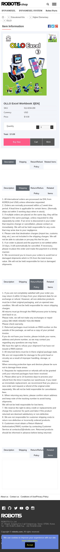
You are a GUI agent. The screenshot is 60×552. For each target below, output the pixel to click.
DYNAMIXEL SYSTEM (30, 10)
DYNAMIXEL (9, 10)
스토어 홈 (3, 17)
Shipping (22, 162)
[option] (8, 10)
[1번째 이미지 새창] (52, 38)
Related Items (50, 162)
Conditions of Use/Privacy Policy (34, 497)
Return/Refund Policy (37, 164)
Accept (30, 545)
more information (30, 540)
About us (4, 497)
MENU (54, 4)
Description (9, 162)
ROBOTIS (14, 3)
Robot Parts (51, 10)
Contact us (14, 497)
